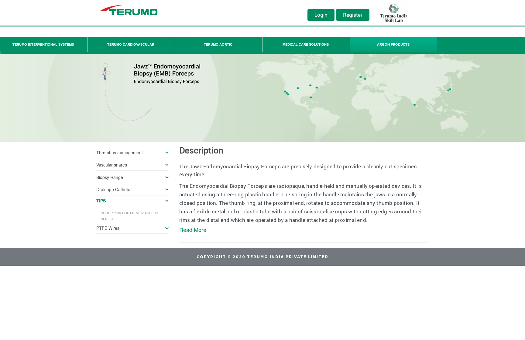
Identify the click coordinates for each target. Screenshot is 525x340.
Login (321, 14)
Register (352, 14)
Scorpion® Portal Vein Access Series (129, 215)
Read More (192, 229)
